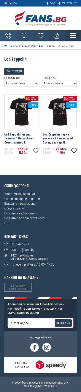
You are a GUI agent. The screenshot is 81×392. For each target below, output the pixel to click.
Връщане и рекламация (20, 203)
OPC (7, 223)
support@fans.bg (23, 250)
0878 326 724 (20, 244)
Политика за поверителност (24, 218)
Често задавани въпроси (22, 199)
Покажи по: (49, 78)
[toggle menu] (73, 36)
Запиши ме (63, 322)
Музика (53, 46)
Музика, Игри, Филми (34, 46)
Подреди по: (12, 78)
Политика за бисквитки (21, 213)
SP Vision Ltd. (49, 386)
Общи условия (14, 208)
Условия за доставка (19, 194)
